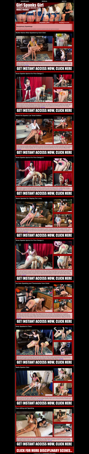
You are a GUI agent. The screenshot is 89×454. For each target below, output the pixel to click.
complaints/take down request (49, 453)
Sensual (44, 1)
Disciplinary (25, 1)
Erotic (64, 1)
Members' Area (44, 22)
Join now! (27, 65)
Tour (25, 22)
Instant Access (64, 22)
